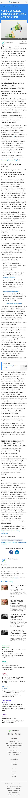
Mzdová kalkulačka (14, 741)
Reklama (14, 772)
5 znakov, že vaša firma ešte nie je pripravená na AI (13, 709)
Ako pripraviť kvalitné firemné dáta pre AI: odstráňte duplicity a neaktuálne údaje (13, 705)
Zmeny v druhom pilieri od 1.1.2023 (10, 366)
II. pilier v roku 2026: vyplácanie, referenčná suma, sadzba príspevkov (18, 632)
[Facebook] (12, 734)
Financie (4, 6)
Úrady (14, 762)
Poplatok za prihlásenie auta (14, 752)
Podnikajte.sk (10, 786)
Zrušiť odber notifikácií (14, 794)
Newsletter (14, 764)
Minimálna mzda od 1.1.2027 (9, 718)
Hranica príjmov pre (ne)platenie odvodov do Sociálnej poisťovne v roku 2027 (13, 678)
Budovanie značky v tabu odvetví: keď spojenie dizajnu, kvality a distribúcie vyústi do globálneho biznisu (13, 655)
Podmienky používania (14, 790)
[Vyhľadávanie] (26, 2)
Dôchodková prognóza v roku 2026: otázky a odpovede (18, 616)
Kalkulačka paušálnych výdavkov (14, 745)
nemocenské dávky (8, 277)
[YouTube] (19, 734)
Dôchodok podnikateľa (15, 540)
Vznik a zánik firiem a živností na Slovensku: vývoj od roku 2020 (13, 668)
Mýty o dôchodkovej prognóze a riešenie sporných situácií (16, 601)
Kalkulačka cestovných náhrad (14, 743)
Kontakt (14, 776)
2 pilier (4, 540)
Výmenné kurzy (14, 750)
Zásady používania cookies (14, 788)
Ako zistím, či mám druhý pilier (10, 160)
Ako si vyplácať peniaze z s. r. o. (10, 665)
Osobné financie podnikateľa (13, 6)
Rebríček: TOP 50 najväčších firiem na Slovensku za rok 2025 (12, 695)
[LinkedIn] (8, 734)
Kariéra (14, 774)
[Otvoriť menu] (1, 2)
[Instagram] (16, 734)
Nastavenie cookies (14, 792)
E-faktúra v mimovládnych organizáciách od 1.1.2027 (13, 682)
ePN (14, 136)
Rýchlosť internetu (14, 748)
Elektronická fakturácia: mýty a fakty (10, 571)
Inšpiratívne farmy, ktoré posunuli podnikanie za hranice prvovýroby (14, 650)
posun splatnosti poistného (11, 291)
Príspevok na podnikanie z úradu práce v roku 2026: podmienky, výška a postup (13, 691)
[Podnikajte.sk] (14, 2)
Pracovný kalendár (14, 754)
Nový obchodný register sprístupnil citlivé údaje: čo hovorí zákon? (13, 721)
